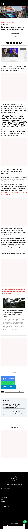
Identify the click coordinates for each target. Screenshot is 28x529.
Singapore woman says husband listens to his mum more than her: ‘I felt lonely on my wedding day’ (12, 413)
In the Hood (11, 22)
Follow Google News (9, 378)
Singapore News (4, 22)
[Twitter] (11, 43)
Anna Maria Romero (15, 33)
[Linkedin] (17, 43)
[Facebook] (7, 43)
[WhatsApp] (14, 43)
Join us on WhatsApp (9, 383)
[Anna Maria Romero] (10, 34)
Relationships (5, 410)
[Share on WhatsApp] (25, 522)
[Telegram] (20, 43)
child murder (8, 391)
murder (21, 391)
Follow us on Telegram (9, 386)
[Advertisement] (14, 87)
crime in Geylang (15, 391)
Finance (4, 402)
